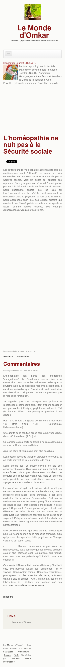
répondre (8, 596)
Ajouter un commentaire (16, 356)
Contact (7, 654)
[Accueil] (32, 12)
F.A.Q (16, 654)
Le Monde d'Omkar (34, 31)
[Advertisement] (32, 110)
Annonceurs (23, 651)
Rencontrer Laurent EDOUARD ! (20, 63)
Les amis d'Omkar (21, 622)
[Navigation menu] (8, 53)
